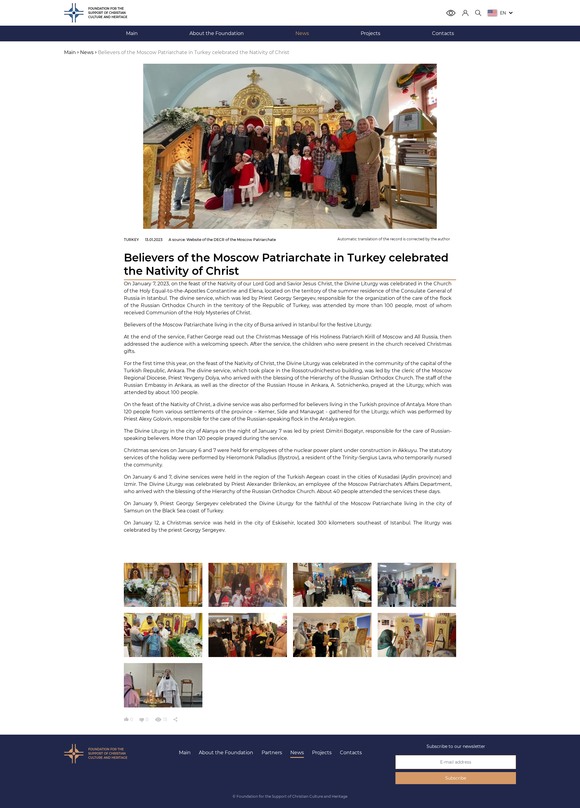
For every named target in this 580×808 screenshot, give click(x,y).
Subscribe (455, 778)
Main (185, 752)
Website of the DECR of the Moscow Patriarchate (231, 239)
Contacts (351, 752)
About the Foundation (226, 752)
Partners (272, 752)
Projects (322, 752)
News (297, 752)
